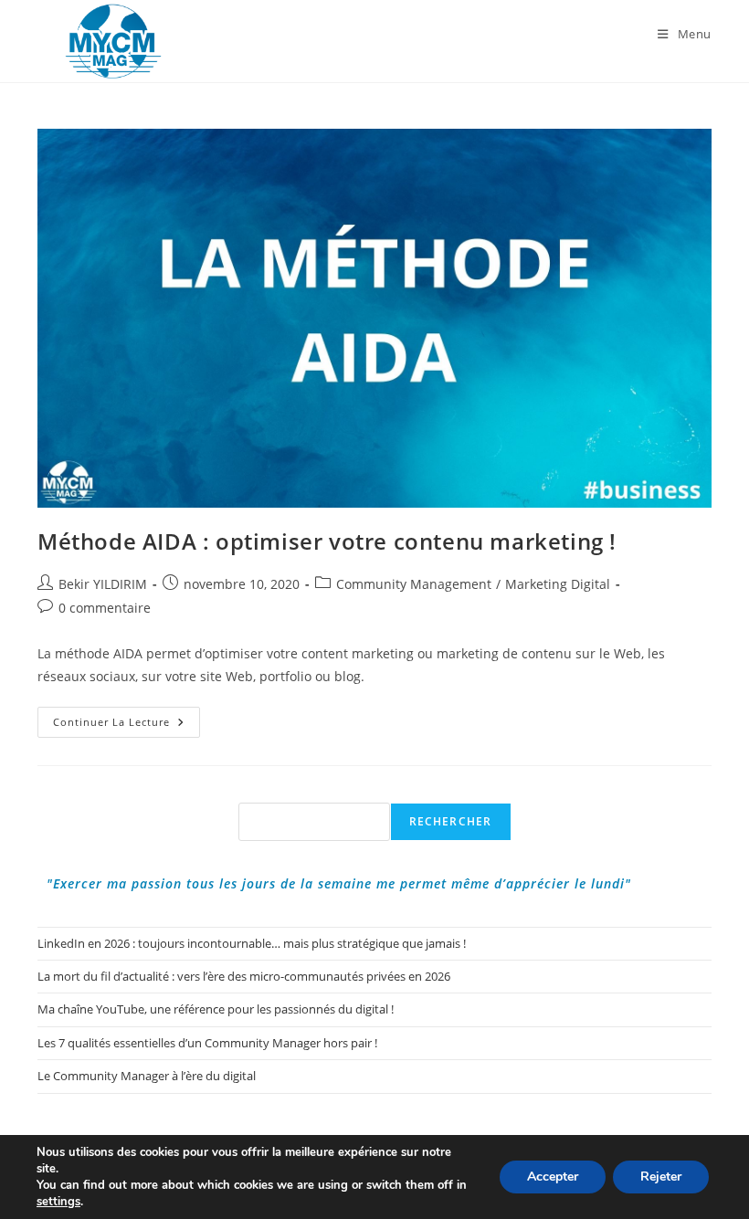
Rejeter (660, 1176)
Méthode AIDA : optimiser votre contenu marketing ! (327, 541)
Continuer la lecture (126, 725)
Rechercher (450, 821)
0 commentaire (104, 607)
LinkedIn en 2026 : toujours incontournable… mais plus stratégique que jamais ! (251, 943)
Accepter (552, 1176)
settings (58, 1201)
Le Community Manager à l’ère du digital (146, 1075)
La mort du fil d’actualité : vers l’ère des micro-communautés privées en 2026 (243, 976)
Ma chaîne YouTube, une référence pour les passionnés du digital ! (215, 1009)
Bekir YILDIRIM (102, 584)
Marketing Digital (557, 584)
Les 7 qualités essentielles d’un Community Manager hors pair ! (207, 1043)
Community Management (413, 584)
